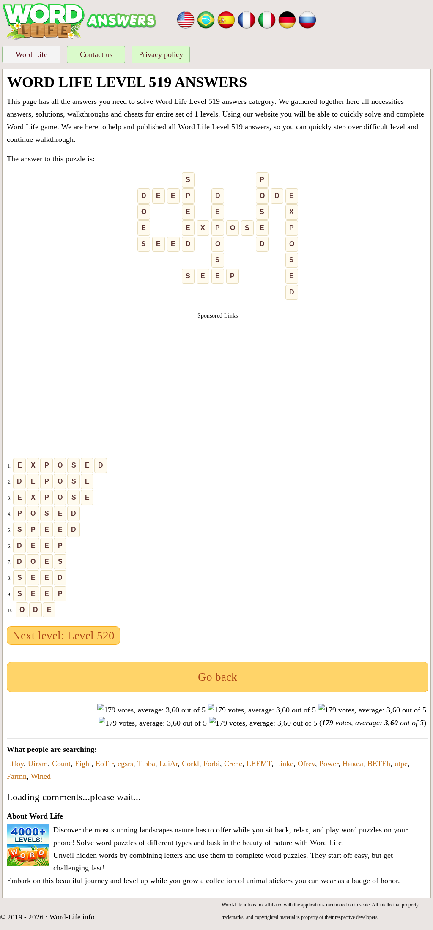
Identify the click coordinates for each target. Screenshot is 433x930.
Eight (83, 763)
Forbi (211, 763)
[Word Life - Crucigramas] (226, 19)
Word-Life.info (72, 917)
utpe (401, 763)
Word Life (31, 54)
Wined (41, 776)
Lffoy (15, 763)
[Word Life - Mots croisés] (246, 19)
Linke (284, 763)
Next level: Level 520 (63, 635)
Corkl (190, 763)
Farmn (17, 776)
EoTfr (104, 763)
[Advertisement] (217, 379)
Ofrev (306, 763)
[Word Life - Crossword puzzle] (185, 19)
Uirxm (38, 763)
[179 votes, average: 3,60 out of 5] (151, 710)
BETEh (378, 763)
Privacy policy (161, 54)
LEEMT (259, 763)
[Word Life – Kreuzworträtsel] (287, 19)
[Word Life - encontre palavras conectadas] (206, 19)
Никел (353, 763)
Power (328, 763)
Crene (233, 763)
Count (61, 763)
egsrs (125, 763)
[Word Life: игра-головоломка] (307, 19)
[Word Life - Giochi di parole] (267, 19)
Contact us (96, 54)
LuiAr (168, 763)
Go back (217, 677)
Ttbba (146, 763)
